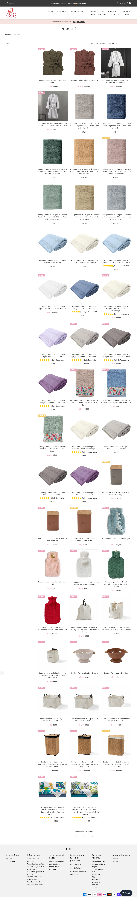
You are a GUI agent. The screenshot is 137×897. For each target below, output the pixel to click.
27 (88, 836)
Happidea (102, 14)
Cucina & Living (108, 11)
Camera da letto (78, 11)
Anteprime (61, 11)
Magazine (52, 869)
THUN (92, 14)
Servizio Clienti (54, 864)
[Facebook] (66, 849)
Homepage (9, 35)
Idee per (95, 885)
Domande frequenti (56, 861)
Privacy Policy (75, 864)
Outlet (127, 14)
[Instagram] (70, 849)
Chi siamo (10, 859)
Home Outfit (97, 874)
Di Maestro (115, 14)
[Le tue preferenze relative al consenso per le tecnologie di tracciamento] (2, 673)
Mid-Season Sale (98, 861)
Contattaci (10, 861)
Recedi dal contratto (35, 864)
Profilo (115, 859)
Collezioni (124, 11)
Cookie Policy (75, 868)
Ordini (115, 861)
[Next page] (92, 837)
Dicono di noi (54, 867)
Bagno (93, 11)
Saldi (49, 11)
